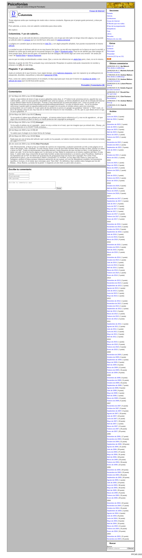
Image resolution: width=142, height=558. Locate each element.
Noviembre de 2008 (114, 380)
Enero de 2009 (112, 372)
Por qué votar (112, 94)
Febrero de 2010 (113, 347)
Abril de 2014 (111, 267)
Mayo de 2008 (112, 393)
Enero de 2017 (112, 219)
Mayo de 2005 (112, 488)
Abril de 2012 (111, 311)
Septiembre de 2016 (114, 232)
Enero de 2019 (112, 180)
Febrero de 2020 (113, 170)
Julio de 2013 (111, 291)
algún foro (77, 59)
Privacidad (110, 54)
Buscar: (109, 546)
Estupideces (111, 29)
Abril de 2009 (111, 365)
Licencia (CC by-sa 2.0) (115, 56)
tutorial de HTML (51, 75)
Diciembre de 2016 (113, 224)
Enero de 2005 (112, 498)
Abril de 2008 (111, 395)
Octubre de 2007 (113, 408)
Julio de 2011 (111, 329)
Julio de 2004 (111, 516)
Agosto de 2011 (112, 326)
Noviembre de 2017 (114, 198)
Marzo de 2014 (112, 270)
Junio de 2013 (112, 293)
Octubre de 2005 (113, 475)
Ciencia (109, 16)
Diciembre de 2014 (113, 257)
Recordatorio (111, 98)
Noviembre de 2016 (114, 227)
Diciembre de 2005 (113, 470)
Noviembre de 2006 (114, 439)
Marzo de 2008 (112, 398)
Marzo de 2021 (112, 157)
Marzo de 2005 (112, 493)
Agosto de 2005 (112, 480)
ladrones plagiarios (64, 73)
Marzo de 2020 (112, 168)
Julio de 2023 (111, 127)
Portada (110, 13)
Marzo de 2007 (112, 426)
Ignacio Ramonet (34, 55)
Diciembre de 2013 (113, 280)
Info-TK (48, 44)
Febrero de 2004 (113, 528)
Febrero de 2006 (113, 462)
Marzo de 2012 (112, 314)
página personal (63, 40)
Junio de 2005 (112, 485)
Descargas (111, 51)
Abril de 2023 (111, 132)
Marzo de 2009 (112, 367)
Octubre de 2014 (113, 260)
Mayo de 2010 (112, 342)
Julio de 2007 (111, 416)
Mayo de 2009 (112, 362)
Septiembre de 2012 (114, 308)
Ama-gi (109, 85)
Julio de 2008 (111, 390)
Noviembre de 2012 (114, 303)
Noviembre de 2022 (114, 142)
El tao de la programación (116, 26)
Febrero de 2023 (113, 137)
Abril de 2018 (111, 188)
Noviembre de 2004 (114, 505)
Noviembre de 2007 (114, 406)
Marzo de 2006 (112, 459)
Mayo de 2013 (112, 296)
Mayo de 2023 (112, 129)
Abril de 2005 (111, 490)
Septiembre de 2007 (114, 411)
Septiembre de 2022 (114, 147)
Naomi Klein (21, 55)
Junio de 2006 (112, 452)
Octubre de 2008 (113, 383)
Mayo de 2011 (112, 334)
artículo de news (15, 81)
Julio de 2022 (111, 150)
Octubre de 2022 (113, 145)
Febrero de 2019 (113, 178)
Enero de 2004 (112, 531)
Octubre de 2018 (113, 186)
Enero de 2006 (112, 465)
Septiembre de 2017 (114, 201)
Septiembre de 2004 (114, 511)
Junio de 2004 (112, 518)
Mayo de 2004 (112, 521)
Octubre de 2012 (113, 306)
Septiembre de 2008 (114, 385)
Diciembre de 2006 (113, 436)
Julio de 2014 (111, 262)
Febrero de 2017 (113, 216)
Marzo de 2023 (112, 134)
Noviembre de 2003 (114, 539)
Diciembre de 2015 (113, 244)
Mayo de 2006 (112, 454)
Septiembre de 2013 (114, 285)
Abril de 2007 (111, 424)
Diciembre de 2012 (113, 301)
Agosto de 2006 (112, 447)
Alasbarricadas (67, 51)
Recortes (110, 36)
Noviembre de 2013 (114, 283)
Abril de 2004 (111, 523)
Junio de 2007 (112, 418)
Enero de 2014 (112, 275)
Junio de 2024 (112, 116)
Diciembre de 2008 (113, 378)
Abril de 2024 (111, 119)
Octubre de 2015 (113, 247)
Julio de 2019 (111, 175)
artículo (11, 46)
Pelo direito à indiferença (115, 68)
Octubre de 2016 (113, 229)
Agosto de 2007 (112, 413)
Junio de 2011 (112, 331)
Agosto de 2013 (112, 288)
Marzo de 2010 (112, 344)
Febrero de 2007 (113, 429)
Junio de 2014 (112, 265)
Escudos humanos (113, 72)
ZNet (57, 51)
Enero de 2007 (112, 431)
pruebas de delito (89, 79)
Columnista (25, 15)
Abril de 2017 (111, 211)
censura (27, 40)
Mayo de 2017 (112, 209)
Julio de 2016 (111, 234)
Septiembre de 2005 (114, 477)
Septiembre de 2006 (114, 444)
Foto (108, 31)
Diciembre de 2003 (113, 536)
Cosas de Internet (97, 11)
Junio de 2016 (112, 237)
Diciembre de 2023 (113, 124)
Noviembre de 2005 (114, 472)
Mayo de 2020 (112, 165)
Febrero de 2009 (113, 370)
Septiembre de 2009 (114, 360)
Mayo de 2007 (112, 421)
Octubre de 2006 (113, 441)
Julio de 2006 (111, 449)
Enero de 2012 (112, 319)
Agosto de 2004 (112, 513)
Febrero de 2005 (113, 495)
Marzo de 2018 (112, 191)
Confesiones (111, 18)
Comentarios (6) (97, 85)
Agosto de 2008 (112, 388)
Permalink (85, 85)
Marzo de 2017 (112, 214)
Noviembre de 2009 (114, 354)
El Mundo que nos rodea (115, 23)
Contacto (110, 48)
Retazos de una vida (114, 39)
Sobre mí (110, 46)
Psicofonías (18, 4)
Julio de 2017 (111, 204)
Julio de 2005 (111, 482)
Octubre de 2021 (113, 155)
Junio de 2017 (112, 206)
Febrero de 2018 (113, 193)
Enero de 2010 (112, 349)
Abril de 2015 (111, 250)
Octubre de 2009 (113, 357)
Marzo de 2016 (112, 239)
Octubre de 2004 (113, 508)
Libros (109, 34)
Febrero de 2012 (113, 316)
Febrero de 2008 (113, 401)
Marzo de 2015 (112, 252)
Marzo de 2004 (112, 526)
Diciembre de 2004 (113, 503)
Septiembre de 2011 (114, 324)
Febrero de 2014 (113, 273)
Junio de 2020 (112, 163)
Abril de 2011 (111, 337)
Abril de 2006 (111, 457)
